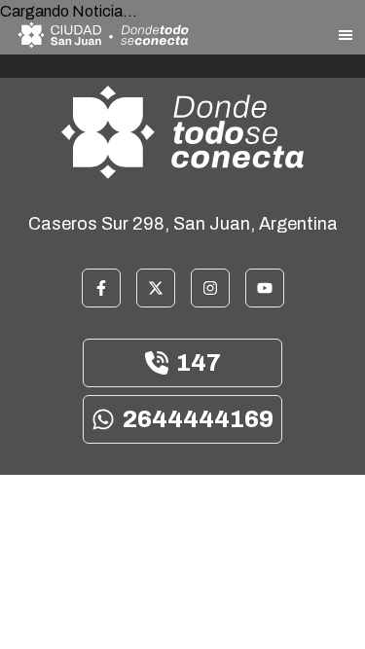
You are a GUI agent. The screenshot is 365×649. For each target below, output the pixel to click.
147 (198, 363)
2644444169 (198, 419)
